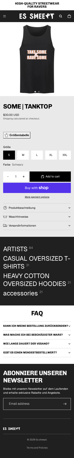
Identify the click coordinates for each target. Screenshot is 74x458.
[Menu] (4, 16)
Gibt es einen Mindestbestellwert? (30, 352)
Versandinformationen (22, 225)
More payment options (37, 196)
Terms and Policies (37, 447)
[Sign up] (65, 404)
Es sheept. (41, 439)
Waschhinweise (18, 216)
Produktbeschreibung (22, 208)
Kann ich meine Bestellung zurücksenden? (35, 326)
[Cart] (69, 16)
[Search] (60, 16)
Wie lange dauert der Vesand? (26, 343)
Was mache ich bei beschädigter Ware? (33, 334)
